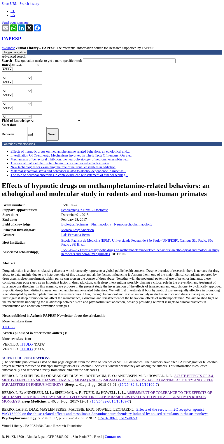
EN (12, 15)
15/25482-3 (129, 384)
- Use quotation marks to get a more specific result (42, 60)
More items (10, 321)
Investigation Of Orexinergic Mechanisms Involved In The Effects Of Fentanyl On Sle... (71, 155)
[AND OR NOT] (7, 69)
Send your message (15, 22)
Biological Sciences (74, 224)
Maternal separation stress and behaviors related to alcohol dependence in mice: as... (68, 171)
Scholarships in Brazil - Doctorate (84, 210)
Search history (29, 3)
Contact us (113, 437)
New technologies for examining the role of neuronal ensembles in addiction (63, 167)
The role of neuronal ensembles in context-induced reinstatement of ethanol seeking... (69, 175)
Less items (25, 321)
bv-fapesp (8, 48)
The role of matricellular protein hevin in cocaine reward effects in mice (59, 163)
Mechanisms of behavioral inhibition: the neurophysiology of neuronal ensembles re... (69, 159)
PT (12, 11)
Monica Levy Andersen (77, 230)
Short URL (9, 3)
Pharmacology (101, 224)
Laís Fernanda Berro (75, 235)
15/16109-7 (149, 384)
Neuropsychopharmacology (133, 224)
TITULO (8, 327)
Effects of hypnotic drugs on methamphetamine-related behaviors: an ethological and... (70, 151)
